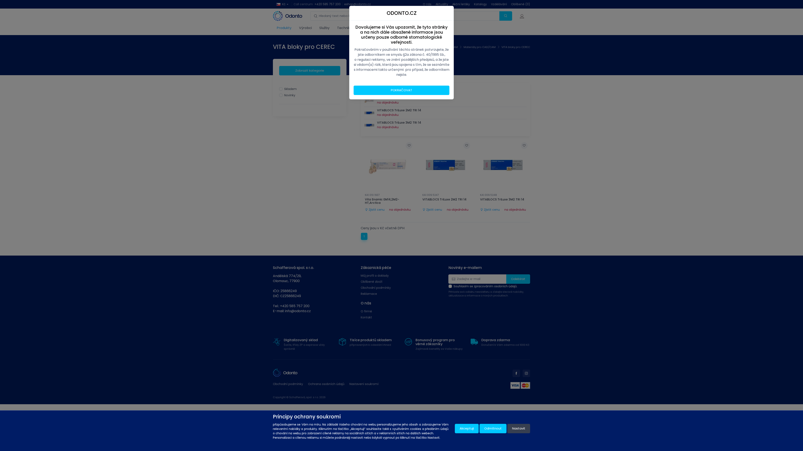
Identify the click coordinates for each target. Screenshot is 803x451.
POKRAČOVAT (401, 90)
